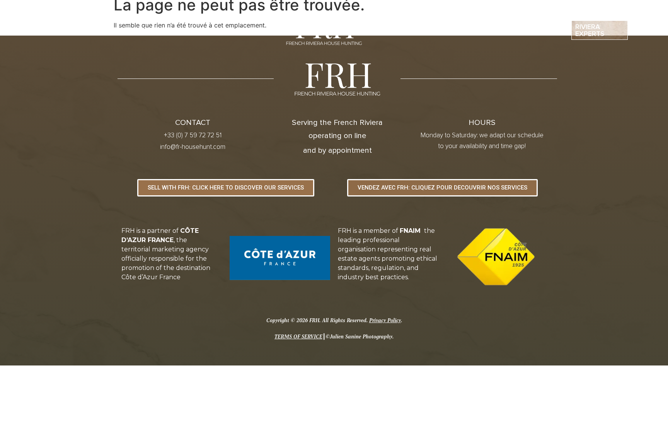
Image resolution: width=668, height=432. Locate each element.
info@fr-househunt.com (192, 147)
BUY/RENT (197, 30)
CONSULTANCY (452, 30)
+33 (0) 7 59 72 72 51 (193, 135)
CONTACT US (521, 30)
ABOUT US (141, 30)
